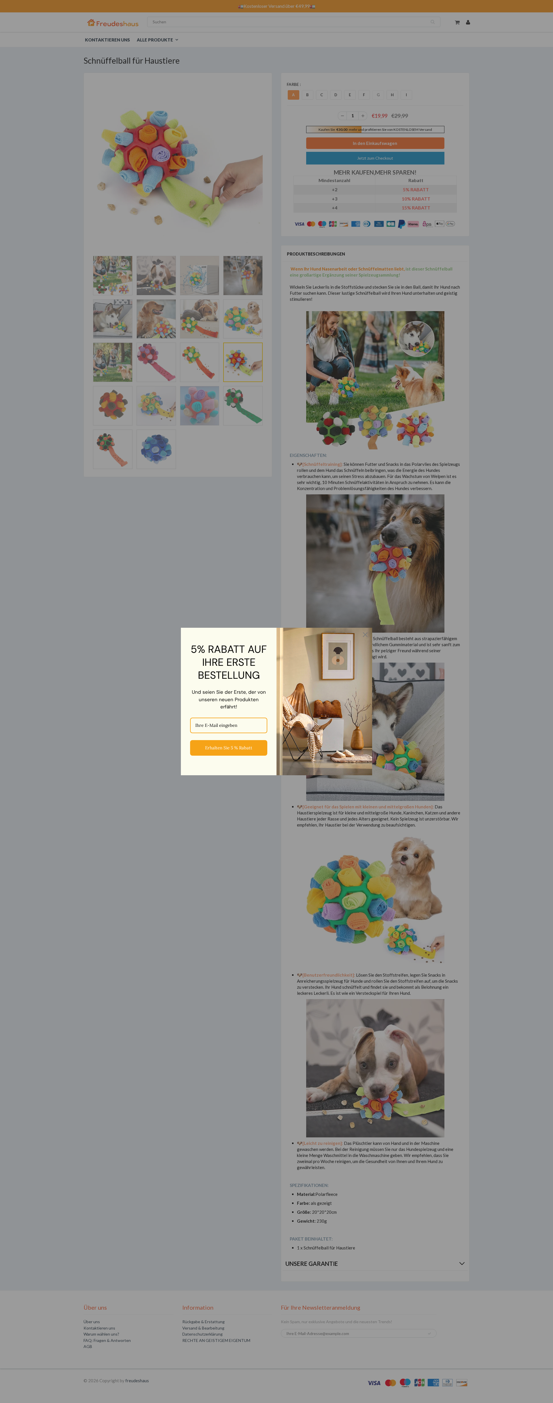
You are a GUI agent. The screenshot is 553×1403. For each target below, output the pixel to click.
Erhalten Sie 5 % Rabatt (228, 747)
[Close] (365, 635)
